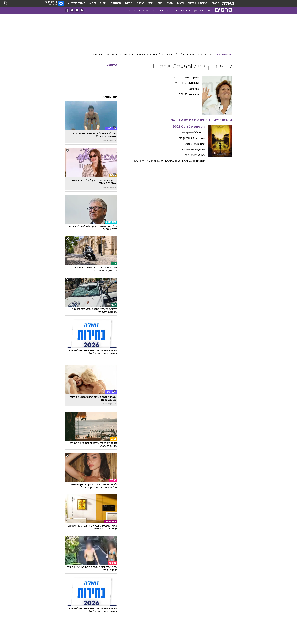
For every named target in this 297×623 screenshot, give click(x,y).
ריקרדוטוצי (191, 154)
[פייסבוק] (67, 10)
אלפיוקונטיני (192, 143)
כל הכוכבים (162, 10)
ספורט (203, 3)
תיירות (128, 3)
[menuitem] (213, 3)
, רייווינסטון (140, 160)
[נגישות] (5, 3)
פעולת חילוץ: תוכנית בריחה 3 (172, 54)
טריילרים (174, 10)
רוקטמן (96, 54)
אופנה (103, 3)
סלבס (170, 3)
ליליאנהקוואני (190, 132)
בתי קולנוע (148, 10)
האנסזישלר (188, 160)
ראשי (208, 10)
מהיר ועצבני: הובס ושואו (201, 54)
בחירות (192, 3)
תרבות (180, 3)
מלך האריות (109, 54)
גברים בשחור (124, 54)
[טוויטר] (72, 10)
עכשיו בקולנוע (196, 10)
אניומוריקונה (187, 149)
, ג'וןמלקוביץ (154, 160)
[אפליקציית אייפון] (77, 10)
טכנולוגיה (116, 3)
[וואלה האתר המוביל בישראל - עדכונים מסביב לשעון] (228, 3)
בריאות (140, 3)
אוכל (151, 3)
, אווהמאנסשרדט (171, 160)
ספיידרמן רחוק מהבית (145, 54)
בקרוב (183, 10)
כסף (160, 3)
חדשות (215, 3)
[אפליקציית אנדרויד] (82, 10)
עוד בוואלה (109, 96)
